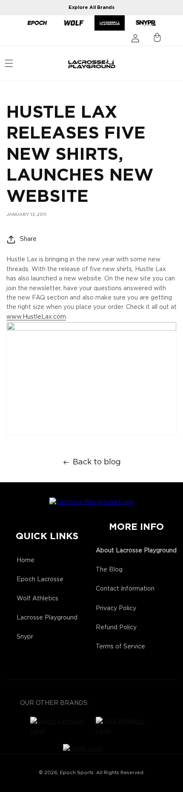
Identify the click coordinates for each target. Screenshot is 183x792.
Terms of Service (120, 647)
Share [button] (28, 239)
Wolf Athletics (37, 599)
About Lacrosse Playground (136, 551)
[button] (9, 63)
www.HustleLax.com (36, 317)
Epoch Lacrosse (40, 580)
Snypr (25, 637)
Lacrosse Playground (47, 618)
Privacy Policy (116, 608)
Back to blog (97, 462)
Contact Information (125, 589)
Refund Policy (116, 628)
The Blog (109, 570)
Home (25, 560)
